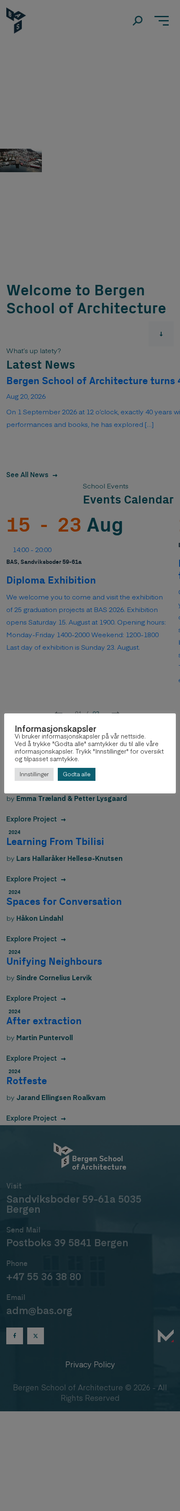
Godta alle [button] (76, 774)
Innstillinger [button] (34, 774)
